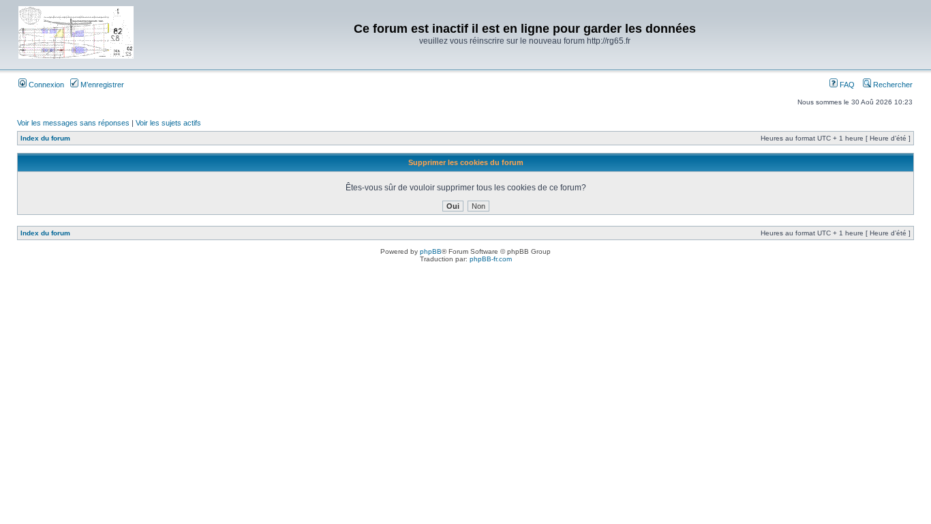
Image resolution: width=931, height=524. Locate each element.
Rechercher (892, 85)
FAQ (846, 85)
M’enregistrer (101, 85)
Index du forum (45, 138)
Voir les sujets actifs (168, 123)
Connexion (45, 85)
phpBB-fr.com (491, 259)
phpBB (431, 251)
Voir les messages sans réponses (73, 123)
